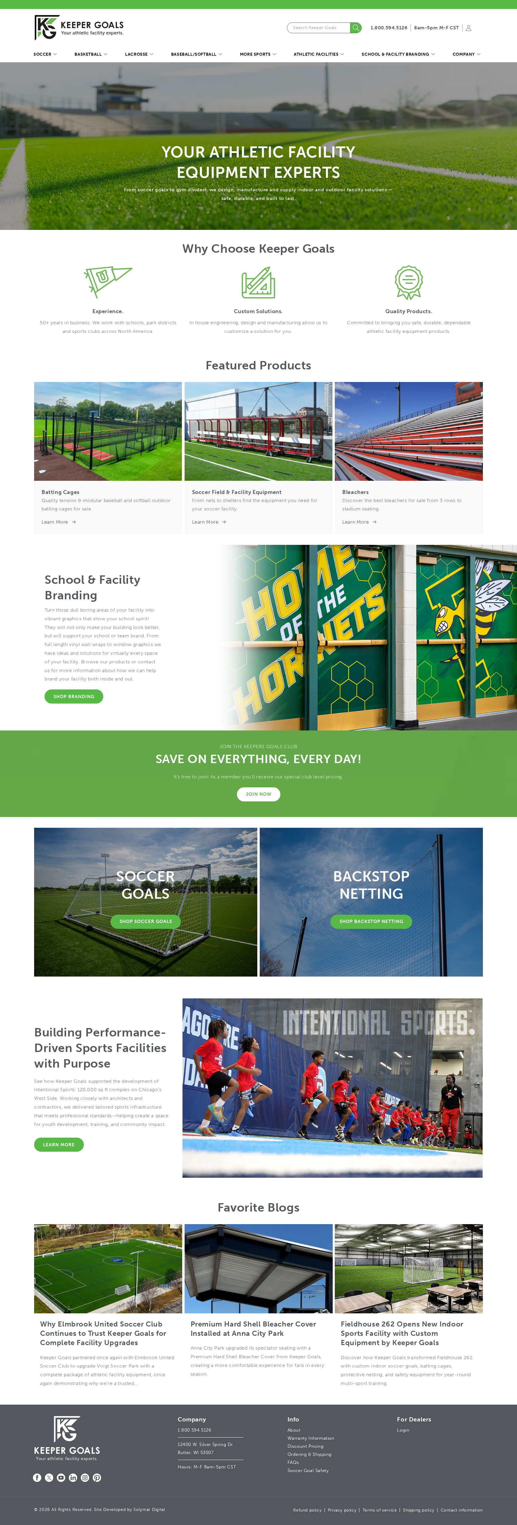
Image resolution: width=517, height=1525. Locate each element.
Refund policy (307, 1510)
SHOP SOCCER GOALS (146, 921)
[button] (45, 54)
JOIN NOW (258, 794)
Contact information (462, 1510)
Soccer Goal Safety (308, 1470)
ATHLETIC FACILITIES (316, 54)
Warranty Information (311, 1438)
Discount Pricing (306, 1446)
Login (403, 1430)
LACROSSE (136, 54)
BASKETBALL (88, 54)
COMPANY (464, 54)
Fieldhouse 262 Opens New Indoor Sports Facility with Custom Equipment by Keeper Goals (402, 1333)
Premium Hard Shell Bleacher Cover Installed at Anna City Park (253, 1329)
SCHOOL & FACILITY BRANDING (395, 54)
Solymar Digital (149, 1509)
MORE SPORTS (255, 54)
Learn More (55, 522)
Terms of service (380, 1510)
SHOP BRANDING (74, 696)
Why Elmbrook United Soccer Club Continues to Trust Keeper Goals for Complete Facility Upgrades (103, 1333)
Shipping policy (418, 1510)
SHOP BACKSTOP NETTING (371, 921)
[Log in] (469, 30)
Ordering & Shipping (310, 1454)
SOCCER (42, 54)
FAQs (293, 1462)
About (294, 1430)
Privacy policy (342, 1510)
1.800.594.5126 (389, 28)
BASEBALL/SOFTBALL (194, 54)
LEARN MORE (59, 1144)
